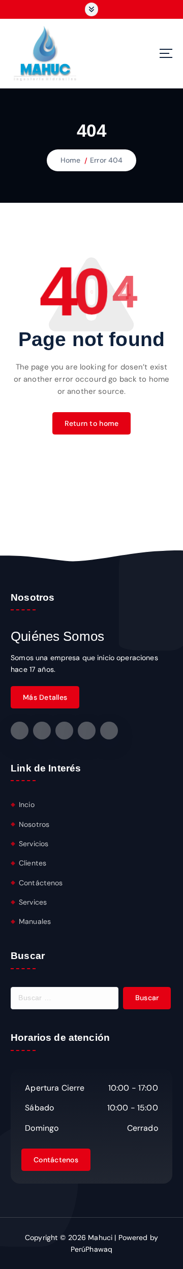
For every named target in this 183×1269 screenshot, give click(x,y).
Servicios (33, 843)
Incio (27, 804)
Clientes (32, 863)
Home (70, 160)
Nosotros (34, 824)
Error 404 (106, 160)
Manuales (35, 921)
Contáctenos (41, 882)
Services (33, 902)
